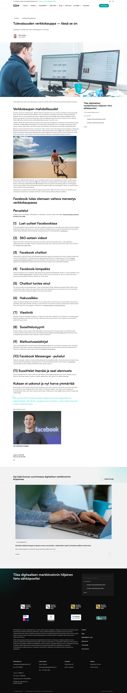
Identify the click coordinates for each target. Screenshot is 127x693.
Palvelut (84, 629)
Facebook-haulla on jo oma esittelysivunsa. (54, 305)
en (113, 1)
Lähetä (85, 127)
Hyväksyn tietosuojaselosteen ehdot (96, 119)
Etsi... (110, 1)
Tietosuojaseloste (29, 691)
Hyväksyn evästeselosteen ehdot (95, 122)
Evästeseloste (38, 691)
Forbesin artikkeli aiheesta (25, 274)
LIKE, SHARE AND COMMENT (21, 446)
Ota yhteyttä (85, 649)
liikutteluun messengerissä (48, 349)
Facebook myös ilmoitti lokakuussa (57, 332)
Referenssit (85, 641)
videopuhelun (71, 362)
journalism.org (63, 231)
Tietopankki (85, 645)
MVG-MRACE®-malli (87, 637)
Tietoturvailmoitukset (47, 691)
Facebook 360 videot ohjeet (23, 245)
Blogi (83, 633)
